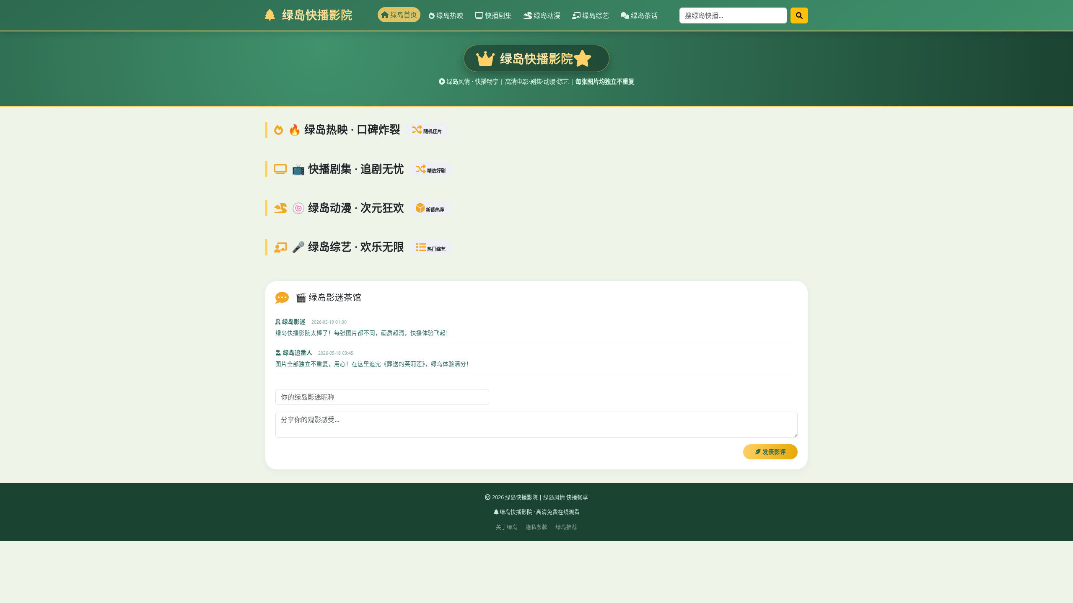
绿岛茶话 (643, 15)
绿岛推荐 (566, 527)
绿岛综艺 (595, 15)
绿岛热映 (449, 15)
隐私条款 (536, 527)
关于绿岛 (507, 527)
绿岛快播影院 (315, 15)
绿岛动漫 (546, 15)
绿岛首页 (403, 14)
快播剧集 (497, 15)
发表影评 (773, 452)
